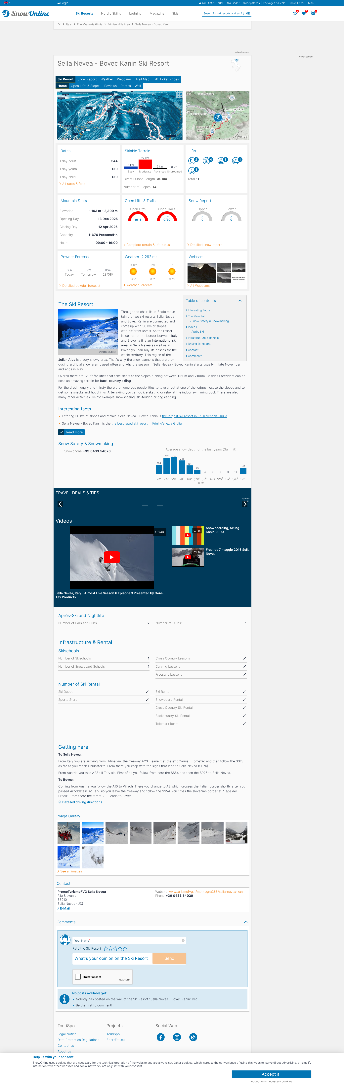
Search (242, 13)
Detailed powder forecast (81, 285)
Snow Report (87, 79)
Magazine (157, 13)
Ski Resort (65, 79)
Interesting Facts (199, 310)
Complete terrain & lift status (148, 244)
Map (311, 3)
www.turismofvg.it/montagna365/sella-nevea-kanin (206, 892)
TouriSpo (113, 1034)
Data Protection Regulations (78, 1040)
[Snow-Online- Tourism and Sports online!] (61, 24)
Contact (193, 350)
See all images (71, 871)
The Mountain (197, 316)
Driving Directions (199, 343)
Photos (126, 86)
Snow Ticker (296, 3)
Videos (192, 327)
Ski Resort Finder (212, 2)
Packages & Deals (274, 3)
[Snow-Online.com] (26, 13)
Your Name (82, 940)
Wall (138, 86)
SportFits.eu (116, 1040)
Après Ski (198, 331)
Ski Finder (233, 3)
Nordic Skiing (111, 13)
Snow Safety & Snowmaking (210, 321)
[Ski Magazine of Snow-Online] (193, 1037)
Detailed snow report (206, 244)
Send (169, 958)
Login (64, 3)
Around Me (248, 13)
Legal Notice (67, 1034)
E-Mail (65, 908)
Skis (175, 13)
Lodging (135, 13)
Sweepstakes (251, 3)
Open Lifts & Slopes (85, 86)
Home (62, 86)
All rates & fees (73, 183)
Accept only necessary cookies (271, 1081)
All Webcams (200, 285)
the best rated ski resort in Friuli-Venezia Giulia (146, 423)
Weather (107, 79)
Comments (195, 356)
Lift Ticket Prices (166, 79)
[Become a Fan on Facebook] (161, 1037)
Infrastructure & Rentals (203, 337)
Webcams (124, 79)
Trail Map (143, 79)
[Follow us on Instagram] (177, 1037)
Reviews (110, 86)
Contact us (66, 1046)
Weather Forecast (139, 285)
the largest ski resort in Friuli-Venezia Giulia (194, 416)
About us (64, 1051)
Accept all (271, 1074)
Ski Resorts (84, 13)
